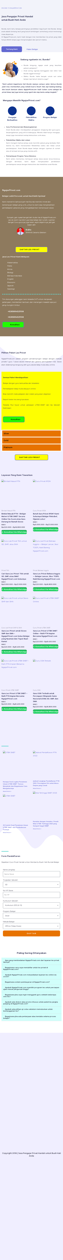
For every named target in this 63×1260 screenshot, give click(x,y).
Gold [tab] (6, 440)
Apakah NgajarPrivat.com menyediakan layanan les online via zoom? (29, 976)
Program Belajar (9, 911)
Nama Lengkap (9, 870)
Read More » (7, 791)
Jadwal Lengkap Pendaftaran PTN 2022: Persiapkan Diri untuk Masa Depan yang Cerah (46, 783)
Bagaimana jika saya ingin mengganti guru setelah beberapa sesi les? (29, 996)
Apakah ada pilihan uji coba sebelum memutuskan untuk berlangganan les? (28, 1010)
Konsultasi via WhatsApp (15, 532)
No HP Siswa (8, 890)
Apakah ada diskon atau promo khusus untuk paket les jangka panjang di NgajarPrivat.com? (30, 1003)
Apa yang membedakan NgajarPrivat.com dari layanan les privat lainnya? (31, 961)
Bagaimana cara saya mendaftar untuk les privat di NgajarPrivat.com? (25, 968)
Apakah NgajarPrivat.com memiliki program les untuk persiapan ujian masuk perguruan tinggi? (31, 988)
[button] (5, 225)
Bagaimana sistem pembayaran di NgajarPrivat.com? (27, 982)
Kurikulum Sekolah (10, 901)
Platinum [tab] (8, 447)
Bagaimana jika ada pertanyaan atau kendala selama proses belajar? (29, 1017)
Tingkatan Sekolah (10, 880)
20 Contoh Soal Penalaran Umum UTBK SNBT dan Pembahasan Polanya (15, 827)
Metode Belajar (9, 922)
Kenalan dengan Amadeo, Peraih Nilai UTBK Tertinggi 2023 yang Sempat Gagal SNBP (45, 824)
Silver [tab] (6, 433)
